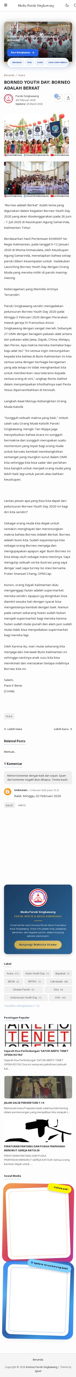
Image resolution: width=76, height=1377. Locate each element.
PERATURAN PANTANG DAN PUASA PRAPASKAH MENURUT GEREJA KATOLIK (34, 1148)
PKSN (29, 62)
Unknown (20, 790)
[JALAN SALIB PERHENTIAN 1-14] (38, 1097)
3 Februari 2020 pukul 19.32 (44, 790)
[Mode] (67, 5)
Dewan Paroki (22, 989)
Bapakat (61, 973)
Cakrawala (56, 981)
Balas (9, 805)
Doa (56, 989)
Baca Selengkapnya (20, 52)
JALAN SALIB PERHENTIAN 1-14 (24, 1102)
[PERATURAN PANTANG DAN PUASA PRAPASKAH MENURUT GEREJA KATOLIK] (38, 1141)
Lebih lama (14, 729)
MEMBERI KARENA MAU (22, 40)
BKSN (11, 981)
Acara (40, 62)
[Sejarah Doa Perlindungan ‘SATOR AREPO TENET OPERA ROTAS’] (38, 1045)
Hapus (22, 805)
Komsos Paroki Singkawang (41, 1367)
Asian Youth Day (35, 973)
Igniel (38, 1371)
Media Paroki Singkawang (36, 5)
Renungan (17, 62)
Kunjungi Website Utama (38, 945)
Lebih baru (61, 729)
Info (58, 997)
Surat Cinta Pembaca (57, 62)
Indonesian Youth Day (24, 997)
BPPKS (32, 981)
